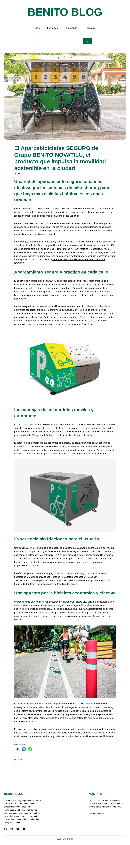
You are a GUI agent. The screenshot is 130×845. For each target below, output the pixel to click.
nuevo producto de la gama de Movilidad (40, 306)
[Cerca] (87, 41)
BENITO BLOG (65, 12)
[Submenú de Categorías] (78, 28)
